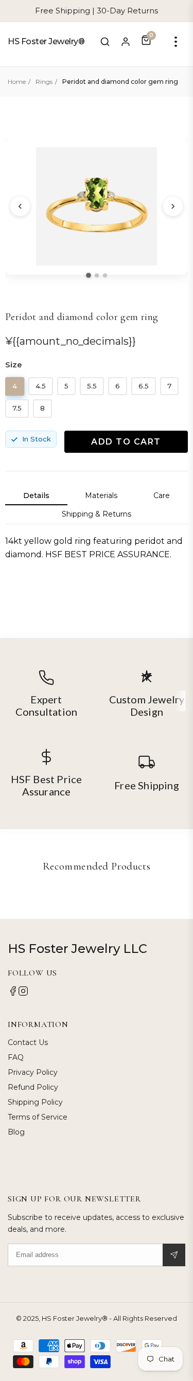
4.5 (41, 386)
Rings (44, 81)
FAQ (16, 1057)
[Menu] (175, 41)
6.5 (143, 386)
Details (36, 495)
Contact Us (28, 1042)
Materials (101, 495)
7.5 (17, 408)
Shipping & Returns (96, 514)
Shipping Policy (35, 1102)
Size (13, 364)
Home (17, 81)
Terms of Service (37, 1117)
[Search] (105, 41)
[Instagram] (23, 993)
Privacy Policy (33, 1072)
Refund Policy (33, 1087)
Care (161, 495)
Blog (16, 1132)
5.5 (92, 386)
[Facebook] (13, 993)
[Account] (125, 41)
